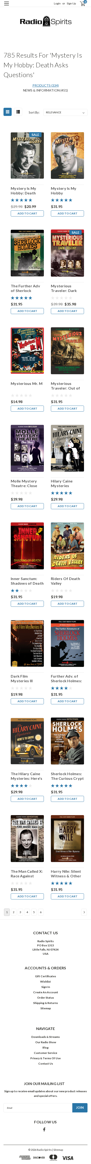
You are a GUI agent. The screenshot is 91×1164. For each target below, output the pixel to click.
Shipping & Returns (45, 1003)
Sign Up (71, 3)
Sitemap (45, 1008)
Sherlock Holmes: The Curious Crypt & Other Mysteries (67, 776)
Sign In (45, 987)
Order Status (45, 997)
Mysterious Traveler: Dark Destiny (64, 288)
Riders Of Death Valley (65, 580)
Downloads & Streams (45, 1037)
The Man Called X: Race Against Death (27, 873)
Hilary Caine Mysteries (62, 483)
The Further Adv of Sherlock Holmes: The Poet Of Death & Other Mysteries (27, 288)
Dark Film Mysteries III (22, 678)
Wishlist (45, 981)
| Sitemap (57, 1149)
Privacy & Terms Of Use (45, 1058)
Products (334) (45, 85)
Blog (45, 1047)
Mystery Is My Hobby (63, 190)
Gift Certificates (45, 976)
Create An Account (45, 992)
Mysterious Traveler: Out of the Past (65, 385)
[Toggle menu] (6, 6)
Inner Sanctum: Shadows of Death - (27, 581)
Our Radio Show (45, 1042)
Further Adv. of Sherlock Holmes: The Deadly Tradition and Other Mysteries (66, 678)
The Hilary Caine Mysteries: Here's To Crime (26, 776)
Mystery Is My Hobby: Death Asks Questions (25, 190)
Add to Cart (27, 213)
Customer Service (45, 1053)
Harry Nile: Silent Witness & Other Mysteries (66, 873)
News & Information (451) (45, 90)
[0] (79, 3)
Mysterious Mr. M (26, 383)
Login (57, 3)
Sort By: (34, 112)
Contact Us (45, 1063)
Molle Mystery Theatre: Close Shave (24, 483)
